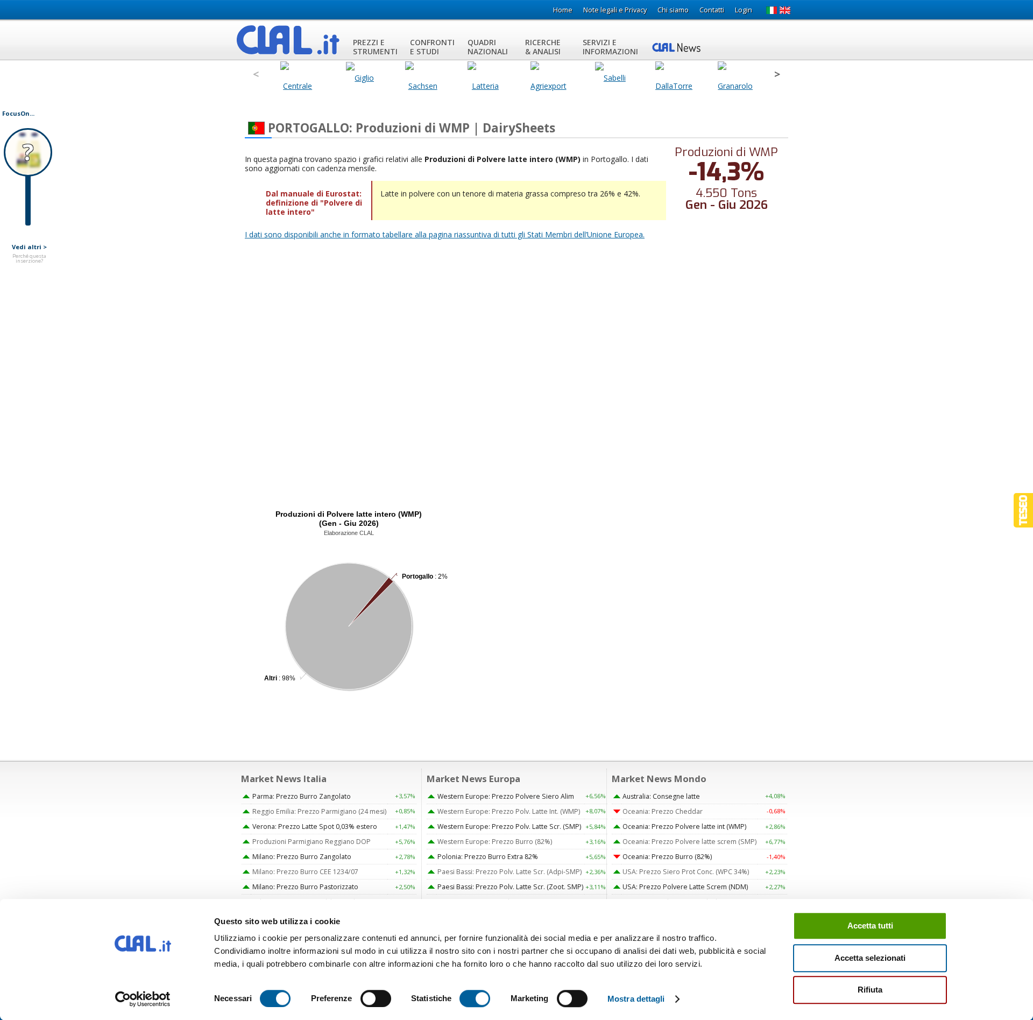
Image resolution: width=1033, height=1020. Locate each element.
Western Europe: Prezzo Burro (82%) (494, 841)
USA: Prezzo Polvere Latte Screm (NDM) (685, 886)
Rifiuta (870, 989)
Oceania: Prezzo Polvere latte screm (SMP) (689, 841)
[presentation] (256, 74)
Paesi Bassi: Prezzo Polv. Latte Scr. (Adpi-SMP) (509, 871)
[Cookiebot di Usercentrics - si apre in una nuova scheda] (143, 999)
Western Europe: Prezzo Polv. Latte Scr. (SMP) (509, 826)
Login (743, 10)
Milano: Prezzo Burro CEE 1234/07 (305, 871)
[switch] (375, 998)
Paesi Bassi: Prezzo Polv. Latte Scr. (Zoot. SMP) (510, 886)
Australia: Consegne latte (661, 796)
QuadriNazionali (488, 47)
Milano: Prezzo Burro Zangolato (301, 856)
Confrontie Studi (432, 47)
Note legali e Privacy (615, 10)
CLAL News (678, 47)
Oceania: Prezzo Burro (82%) (667, 856)
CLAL (288, 40)
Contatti (711, 10)
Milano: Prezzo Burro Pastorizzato (305, 886)
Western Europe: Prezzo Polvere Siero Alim (505, 796)
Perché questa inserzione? (29, 259)
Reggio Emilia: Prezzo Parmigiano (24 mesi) (319, 811)
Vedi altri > (29, 247)
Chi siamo (673, 10)
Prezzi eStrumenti (375, 47)
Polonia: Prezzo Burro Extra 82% (487, 856)
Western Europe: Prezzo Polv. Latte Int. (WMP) (508, 811)
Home (562, 10)
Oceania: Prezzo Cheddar (662, 811)
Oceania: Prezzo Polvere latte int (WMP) (684, 826)
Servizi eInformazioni (610, 47)
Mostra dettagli (636, 998)
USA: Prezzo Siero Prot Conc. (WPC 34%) (685, 871)
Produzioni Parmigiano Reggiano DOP (311, 841)
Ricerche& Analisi (543, 47)
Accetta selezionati (869, 957)
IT (771, 10)
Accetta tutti (870, 925)
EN (785, 10)
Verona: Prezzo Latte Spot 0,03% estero (314, 826)
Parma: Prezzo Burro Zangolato (301, 796)
